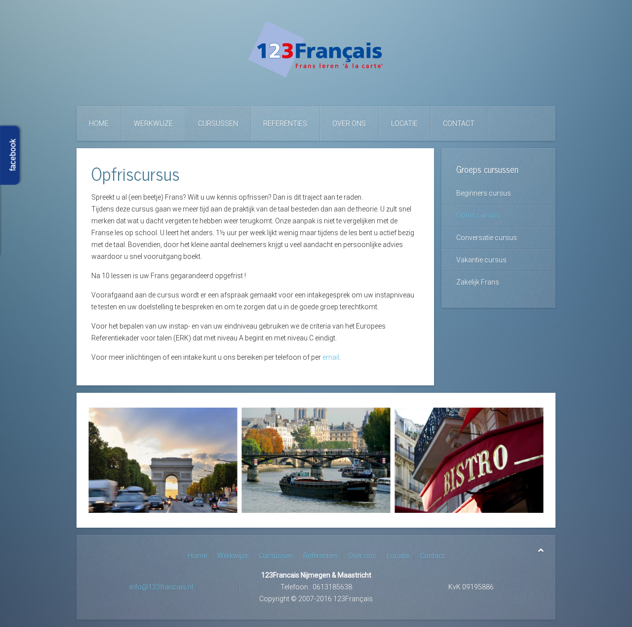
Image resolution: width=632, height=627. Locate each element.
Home (99, 123)
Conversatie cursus (486, 238)
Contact (458, 123)
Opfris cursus (477, 215)
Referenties (285, 123)
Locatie (404, 123)
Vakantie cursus (481, 260)
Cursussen (218, 123)
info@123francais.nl (161, 587)
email (330, 357)
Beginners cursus (483, 193)
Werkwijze (153, 123)
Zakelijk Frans (477, 282)
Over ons (349, 123)
